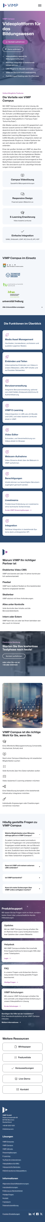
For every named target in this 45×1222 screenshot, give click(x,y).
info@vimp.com (8, 1129)
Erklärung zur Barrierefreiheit (12, 1191)
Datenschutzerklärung (10, 1205)
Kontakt (5, 1198)
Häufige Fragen (10, 982)
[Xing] (33, 1214)
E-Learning (6, 1156)
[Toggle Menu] (39, 5)
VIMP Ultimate (8, 1149)
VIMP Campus (8, 1145)
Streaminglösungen (10, 1152)
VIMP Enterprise (8, 1142)
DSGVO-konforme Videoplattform (14, 1171)
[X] (41, 1214)
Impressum (7, 1202)
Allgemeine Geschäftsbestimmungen (16, 1184)
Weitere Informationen (10, 1022)
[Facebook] (37, 1214)
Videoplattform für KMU (11, 1163)
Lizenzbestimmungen (10, 1187)
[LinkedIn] (30, 1214)
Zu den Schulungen (11, 1006)
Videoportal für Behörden (11, 1167)
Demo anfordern (14, 49)
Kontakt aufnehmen (16, 42)
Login (6, 958)
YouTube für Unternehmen (12, 1160)
